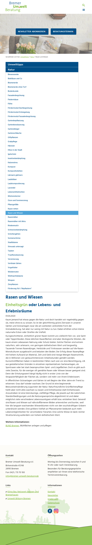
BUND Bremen (12, 426)
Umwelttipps (24, 57)
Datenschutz (54, 503)
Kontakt (51, 492)
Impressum (53, 499)
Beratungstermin (63, 31)
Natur (32, 57)
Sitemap (51, 506)
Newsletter (53, 495)
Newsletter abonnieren (31, 31)
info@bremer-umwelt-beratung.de (22, 476)
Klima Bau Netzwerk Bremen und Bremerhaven (22, 493)
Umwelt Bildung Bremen (19, 498)
